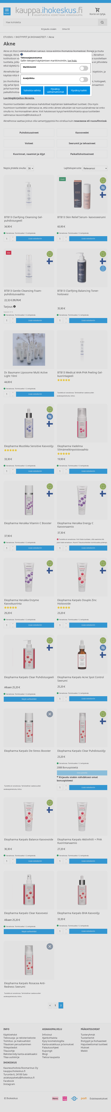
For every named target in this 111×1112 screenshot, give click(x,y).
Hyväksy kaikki (79, 90)
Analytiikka (28, 78)
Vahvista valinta (32, 90)
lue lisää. (72, 60)
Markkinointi (29, 67)
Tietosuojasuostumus (31, 58)
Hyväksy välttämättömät (55, 90)
